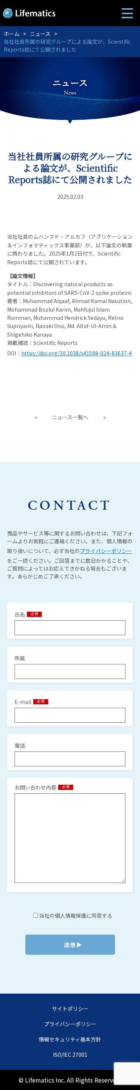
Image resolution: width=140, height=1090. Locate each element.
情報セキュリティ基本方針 (70, 1039)
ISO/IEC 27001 (70, 1054)
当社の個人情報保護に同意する (75, 915)
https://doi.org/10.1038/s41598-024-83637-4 (76, 353)
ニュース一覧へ (70, 417)
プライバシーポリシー (106, 551)
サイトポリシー (70, 1008)
